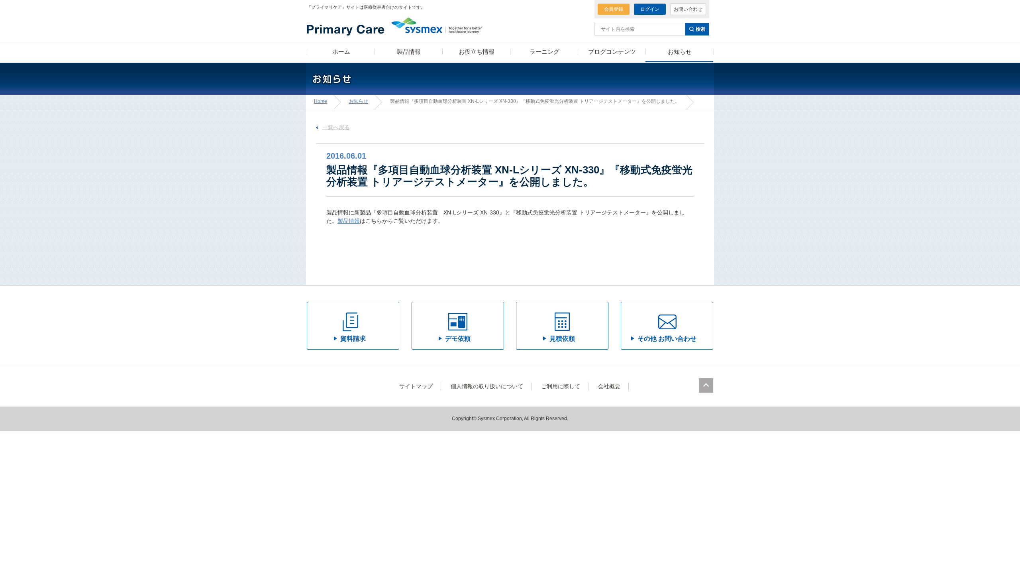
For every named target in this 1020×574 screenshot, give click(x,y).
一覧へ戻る (336, 127)
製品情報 (348, 221)
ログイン (649, 9)
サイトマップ (416, 386)
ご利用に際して (560, 386)
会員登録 (613, 9)
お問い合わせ (688, 9)
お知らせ (358, 101)
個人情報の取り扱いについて (487, 386)
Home (320, 101)
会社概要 (609, 386)
